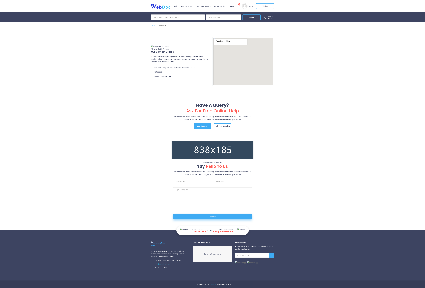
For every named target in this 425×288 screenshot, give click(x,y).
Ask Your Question (223, 126)
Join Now (265, 6)
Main (176, 6)
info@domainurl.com (162, 264)
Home (153, 25)
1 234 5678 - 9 (199, 231)
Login (251, 6)
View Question (202, 126)
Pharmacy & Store (203, 6)
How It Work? (219, 6)
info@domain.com (223, 231)
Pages (231, 6)
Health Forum (186, 6)
